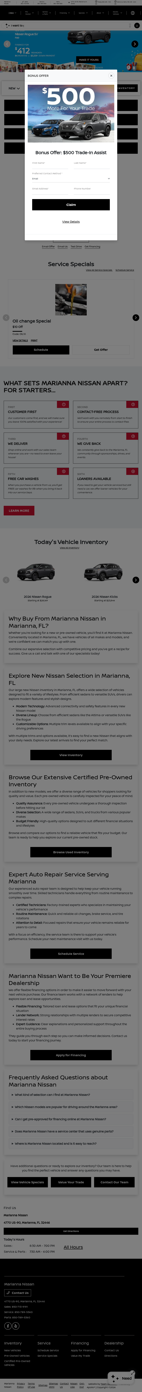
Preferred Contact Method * (47, 173)
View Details (71, 222)
